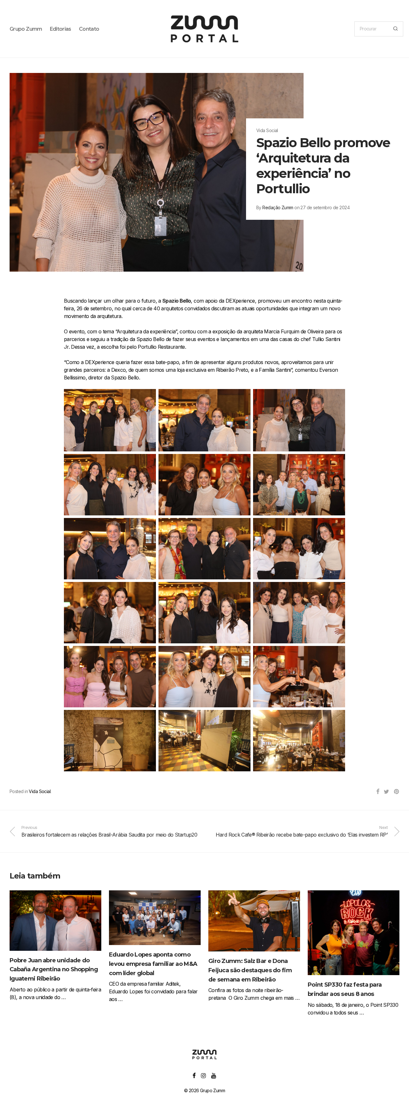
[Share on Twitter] (386, 792)
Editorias (60, 29)
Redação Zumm (277, 207)
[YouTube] (214, 1075)
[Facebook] (193, 1075)
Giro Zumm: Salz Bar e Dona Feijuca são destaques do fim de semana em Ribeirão (250, 970)
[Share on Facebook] (377, 792)
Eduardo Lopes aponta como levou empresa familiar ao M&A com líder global (153, 964)
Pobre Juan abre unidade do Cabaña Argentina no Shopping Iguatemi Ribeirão (54, 969)
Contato (89, 29)
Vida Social (39, 791)
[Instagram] (203, 1075)
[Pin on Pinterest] (396, 792)
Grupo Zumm (26, 29)
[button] (395, 29)
